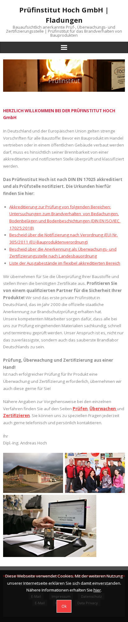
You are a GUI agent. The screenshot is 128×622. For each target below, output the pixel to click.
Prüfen (80, 408)
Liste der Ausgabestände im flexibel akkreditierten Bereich (64, 263)
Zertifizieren (16, 415)
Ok (64, 606)
